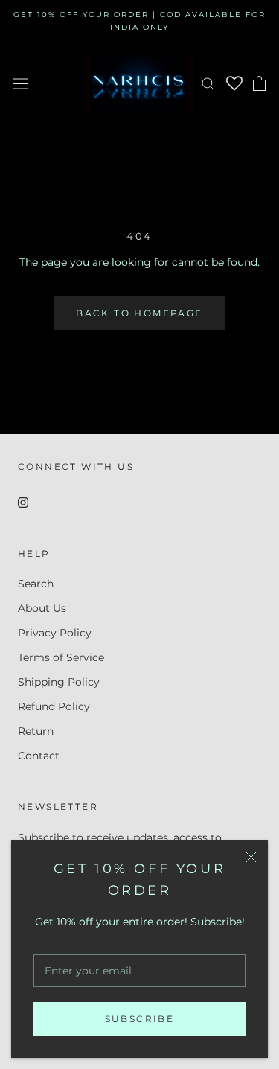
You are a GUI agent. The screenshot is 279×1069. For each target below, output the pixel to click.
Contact (39, 755)
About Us (42, 608)
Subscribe (140, 1018)
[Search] (208, 83)
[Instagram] (23, 502)
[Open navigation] (20, 83)
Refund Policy (54, 706)
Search (36, 583)
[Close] (251, 857)
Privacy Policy (55, 632)
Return (36, 731)
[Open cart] (259, 83)
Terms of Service (61, 657)
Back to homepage (139, 313)
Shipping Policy (59, 682)
